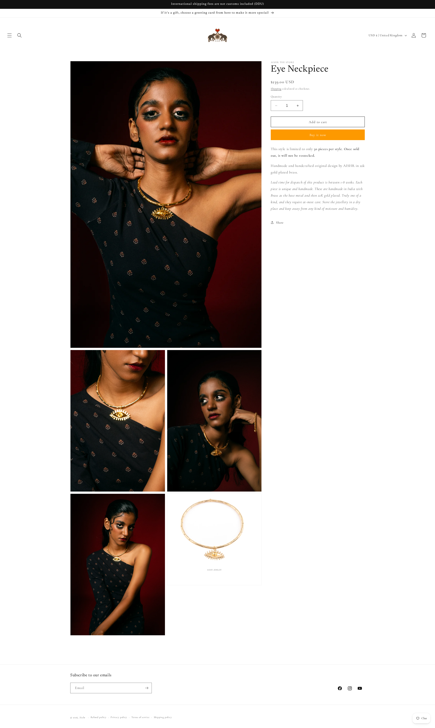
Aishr (82, 717)
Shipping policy (163, 717)
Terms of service (140, 717)
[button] (9, 35)
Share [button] (280, 222)
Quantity (276, 96)
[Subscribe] (147, 688)
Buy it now (317, 135)
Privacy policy (119, 717)
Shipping (276, 88)
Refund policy (98, 717)
